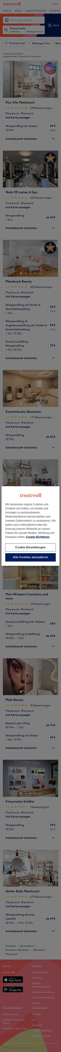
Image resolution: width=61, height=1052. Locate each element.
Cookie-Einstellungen (30, 547)
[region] (30, 526)
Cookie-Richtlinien (38, 537)
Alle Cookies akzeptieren (30, 557)
